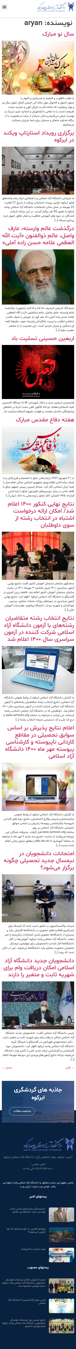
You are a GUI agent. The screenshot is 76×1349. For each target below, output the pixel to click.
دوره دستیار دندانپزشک (33, 1249)
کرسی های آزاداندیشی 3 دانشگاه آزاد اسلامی (27, 1301)
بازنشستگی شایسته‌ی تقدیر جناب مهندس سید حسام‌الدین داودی (28, 1210)
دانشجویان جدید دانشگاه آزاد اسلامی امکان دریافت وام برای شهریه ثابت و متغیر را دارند (39, 968)
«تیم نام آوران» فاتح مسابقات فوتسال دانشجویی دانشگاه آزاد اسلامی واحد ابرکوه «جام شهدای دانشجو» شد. (24, 1283)
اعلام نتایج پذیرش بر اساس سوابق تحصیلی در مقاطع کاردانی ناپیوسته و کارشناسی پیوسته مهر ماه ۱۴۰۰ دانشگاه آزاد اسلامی (39, 742)
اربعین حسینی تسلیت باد (42, 338)
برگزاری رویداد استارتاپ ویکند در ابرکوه (38, 136)
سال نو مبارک (58, 34)
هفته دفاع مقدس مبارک (45, 420)
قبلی (69, 1068)
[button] (4, 7)
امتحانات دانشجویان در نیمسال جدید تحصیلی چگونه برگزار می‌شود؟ (39, 861)
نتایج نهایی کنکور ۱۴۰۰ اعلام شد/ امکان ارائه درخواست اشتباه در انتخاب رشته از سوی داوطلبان (41, 514)
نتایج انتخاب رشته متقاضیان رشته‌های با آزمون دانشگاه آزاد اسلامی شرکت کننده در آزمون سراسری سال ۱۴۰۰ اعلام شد (39, 628)
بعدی (7, 1068)
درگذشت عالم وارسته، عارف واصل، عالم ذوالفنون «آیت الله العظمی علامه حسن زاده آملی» (38, 236)
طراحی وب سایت (40, 1186)
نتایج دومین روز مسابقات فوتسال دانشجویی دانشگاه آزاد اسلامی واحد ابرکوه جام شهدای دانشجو (24, 1323)
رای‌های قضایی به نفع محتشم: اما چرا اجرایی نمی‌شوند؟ (26, 1230)
